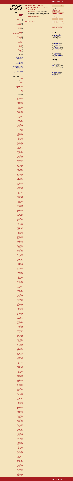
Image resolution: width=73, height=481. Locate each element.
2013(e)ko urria (20, 294)
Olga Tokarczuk (31, 11)
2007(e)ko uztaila (20, 390)
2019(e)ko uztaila (20, 205)
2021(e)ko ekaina (20, 175)
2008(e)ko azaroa (20, 370)
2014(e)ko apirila (20, 286)
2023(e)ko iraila (20, 140)
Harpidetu (21, 78)
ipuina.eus (20, 42)
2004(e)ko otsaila (20, 443)
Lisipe (21, 41)
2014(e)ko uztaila (20, 282)
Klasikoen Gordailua (19, 67)
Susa (20, 23)
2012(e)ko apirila (20, 317)
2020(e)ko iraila (20, 187)
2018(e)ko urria (20, 216)
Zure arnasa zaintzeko (56, 72)
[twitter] (20, 15)
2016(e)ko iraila (20, 249)
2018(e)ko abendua (20, 214)
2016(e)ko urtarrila (20, 259)
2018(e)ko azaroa (20, 215)
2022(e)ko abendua (20, 152)
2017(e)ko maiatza (20, 238)
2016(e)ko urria (20, 247)
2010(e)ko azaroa (20, 339)
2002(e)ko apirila (20, 471)
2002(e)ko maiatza (20, 470)
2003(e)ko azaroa (20, 447)
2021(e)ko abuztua (20, 173)
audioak (20, 32)
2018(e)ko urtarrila (20, 228)
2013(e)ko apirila (20, 301)
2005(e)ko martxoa (20, 426)
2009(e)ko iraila (20, 357)
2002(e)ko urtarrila (20, 475)
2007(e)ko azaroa (20, 385)
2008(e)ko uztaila (20, 375)
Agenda (22, 90)
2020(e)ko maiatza (20, 192)
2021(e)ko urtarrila (20, 182)
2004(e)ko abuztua (20, 435)
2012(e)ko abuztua (20, 312)
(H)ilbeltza (20, 45)
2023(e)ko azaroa (20, 138)
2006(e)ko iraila (20, 403)
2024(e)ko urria (20, 124)
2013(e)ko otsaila (20, 304)
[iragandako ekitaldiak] (56, 11)
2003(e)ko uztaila (20, 452)
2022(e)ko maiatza (20, 161)
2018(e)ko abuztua (20, 219)
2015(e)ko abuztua (20, 265)
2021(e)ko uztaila (20, 174)
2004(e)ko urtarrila (20, 444)
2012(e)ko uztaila (20, 313)
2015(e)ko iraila (20, 264)
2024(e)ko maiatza (20, 130)
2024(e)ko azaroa (20, 122)
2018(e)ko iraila (20, 218)
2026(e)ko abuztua (20, 95)
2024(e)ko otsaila (20, 134)
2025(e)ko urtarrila (20, 120)
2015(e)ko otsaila (20, 273)
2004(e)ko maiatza (20, 439)
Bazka (21, 51)
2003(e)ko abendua (20, 446)
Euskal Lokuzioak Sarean (18, 72)
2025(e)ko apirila (20, 116)
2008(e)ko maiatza (20, 377)
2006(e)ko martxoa (20, 411)
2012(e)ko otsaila (20, 319)
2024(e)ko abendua (20, 121)
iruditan (20, 38)
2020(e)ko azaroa (20, 184)
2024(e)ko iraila (20, 125)
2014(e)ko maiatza (20, 285)
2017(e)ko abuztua (20, 234)
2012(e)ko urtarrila (20, 321)
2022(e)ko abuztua (20, 157)
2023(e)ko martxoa (20, 148)
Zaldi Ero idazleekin (20, 71)
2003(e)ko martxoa (20, 457)
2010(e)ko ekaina (20, 345)
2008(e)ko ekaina (20, 376)
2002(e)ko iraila (20, 465)
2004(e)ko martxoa (20, 442)
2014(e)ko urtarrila (20, 290)
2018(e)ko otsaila (20, 227)
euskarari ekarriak (18, 20)
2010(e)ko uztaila (20, 344)
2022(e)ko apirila (20, 162)
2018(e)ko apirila (20, 224)
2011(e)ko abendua (20, 322)
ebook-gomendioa (19, 49)
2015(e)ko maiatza (20, 269)
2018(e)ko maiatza (20, 223)
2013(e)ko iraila (20, 295)
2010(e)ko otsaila (20, 350)
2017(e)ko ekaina (20, 237)
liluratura (19, 28)
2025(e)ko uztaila (20, 112)
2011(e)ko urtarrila (20, 336)
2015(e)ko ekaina (20, 268)
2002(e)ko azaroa (20, 462)
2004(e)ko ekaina (20, 438)
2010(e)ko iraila (20, 341)
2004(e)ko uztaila (20, 437)
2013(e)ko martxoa (20, 303)
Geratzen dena (54, 65)
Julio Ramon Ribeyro (57, 49)
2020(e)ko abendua (20, 183)
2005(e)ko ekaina (20, 422)
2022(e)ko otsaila (20, 165)
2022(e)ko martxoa (20, 164)
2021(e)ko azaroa (20, 169)
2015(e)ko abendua (20, 260)
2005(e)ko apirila (20, 425)
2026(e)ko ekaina (20, 98)
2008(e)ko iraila (20, 372)
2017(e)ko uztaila (20, 236)
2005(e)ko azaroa (20, 416)
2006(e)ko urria (20, 402)
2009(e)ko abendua (20, 353)
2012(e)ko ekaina (20, 314)
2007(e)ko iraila (20, 388)
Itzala (53, 60)
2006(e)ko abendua (20, 399)
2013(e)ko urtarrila (20, 305)
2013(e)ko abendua (20, 291)
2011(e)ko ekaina (20, 330)
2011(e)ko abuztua (20, 327)
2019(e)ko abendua (20, 198)
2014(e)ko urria (20, 278)
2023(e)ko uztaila (20, 143)
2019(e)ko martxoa (20, 210)
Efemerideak (55, 32)
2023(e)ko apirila (20, 147)
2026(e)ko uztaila (20, 97)
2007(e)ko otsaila (20, 397)
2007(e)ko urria (20, 386)
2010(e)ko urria (20, 340)
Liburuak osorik (20, 83)
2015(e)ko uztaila (20, 267)
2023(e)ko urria (20, 139)
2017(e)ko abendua (20, 229)
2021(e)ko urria (20, 170)
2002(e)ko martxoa (20, 473)
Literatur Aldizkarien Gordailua (18, 66)
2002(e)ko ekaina (20, 469)
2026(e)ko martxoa (20, 102)
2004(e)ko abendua (20, 430)
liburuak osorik (18, 19)
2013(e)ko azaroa (20, 292)
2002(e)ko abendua (20, 461)
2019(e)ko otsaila (20, 211)
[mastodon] (22, 15)
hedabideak (20, 47)
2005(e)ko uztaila (20, 421)
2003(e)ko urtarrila (20, 460)
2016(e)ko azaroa (20, 246)
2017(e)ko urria (20, 232)
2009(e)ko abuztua (20, 358)
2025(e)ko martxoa (20, 117)
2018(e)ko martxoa (20, 225)
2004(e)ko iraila (20, 434)
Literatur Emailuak (16, 7)
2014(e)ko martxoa (20, 287)
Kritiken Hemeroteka (19, 63)
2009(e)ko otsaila (20, 366)
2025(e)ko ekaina (20, 113)
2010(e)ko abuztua (20, 343)
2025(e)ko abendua (20, 106)
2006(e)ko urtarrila (20, 413)
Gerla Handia (19, 36)
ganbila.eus (21, 62)
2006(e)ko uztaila (20, 406)
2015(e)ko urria (20, 263)
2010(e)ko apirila (20, 348)
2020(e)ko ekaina (20, 191)
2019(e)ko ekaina (20, 206)
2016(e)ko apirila (20, 255)
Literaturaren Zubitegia (19, 57)
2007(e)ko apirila (20, 394)
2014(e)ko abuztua (20, 281)
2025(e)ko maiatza (20, 115)
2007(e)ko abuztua (20, 389)
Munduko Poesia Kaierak (17, 33)
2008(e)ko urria (20, 371)
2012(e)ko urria (20, 309)
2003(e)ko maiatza (20, 455)
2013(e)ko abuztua (20, 296)
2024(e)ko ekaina (20, 129)
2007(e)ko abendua (20, 384)
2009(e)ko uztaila (20, 359)
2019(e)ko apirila (20, 209)
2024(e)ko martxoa (20, 133)
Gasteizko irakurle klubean (33, 16)
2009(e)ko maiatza (20, 362)
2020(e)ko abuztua (20, 188)
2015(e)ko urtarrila (20, 274)
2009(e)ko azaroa (20, 354)
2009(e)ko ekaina (20, 361)
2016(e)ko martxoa (20, 256)
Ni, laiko (53, 74)
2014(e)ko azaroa (20, 277)
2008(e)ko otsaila (20, 381)
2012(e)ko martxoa (20, 318)
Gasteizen (38, 7)
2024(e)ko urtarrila (20, 135)
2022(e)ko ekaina (20, 160)
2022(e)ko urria (20, 155)
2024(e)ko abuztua (20, 126)
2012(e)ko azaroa (20, 308)
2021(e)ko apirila (20, 178)
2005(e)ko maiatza (20, 424)
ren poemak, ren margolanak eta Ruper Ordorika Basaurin (57, 26)
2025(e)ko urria (20, 108)
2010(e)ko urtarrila (20, 352)
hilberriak (19, 29)
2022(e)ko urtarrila (20, 166)
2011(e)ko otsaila (20, 335)
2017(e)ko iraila (20, 233)
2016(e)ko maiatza (20, 254)
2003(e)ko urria (20, 448)
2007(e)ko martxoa (20, 395)
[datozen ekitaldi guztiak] (56, 10)
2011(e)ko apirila (20, 332)
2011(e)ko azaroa (20, 323)
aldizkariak (19, 27)
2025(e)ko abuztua (20, 111)
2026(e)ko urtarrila (20, 104)
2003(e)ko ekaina (20, 453)
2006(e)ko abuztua (20, 404)
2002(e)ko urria (20, 464)
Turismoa (53, 63)
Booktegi (20, 46)
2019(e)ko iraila (20, 202)
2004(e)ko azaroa (20, 431)
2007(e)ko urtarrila (20, 398)
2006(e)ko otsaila (20, 412)
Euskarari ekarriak (20, 58)
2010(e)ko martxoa (20, 349)
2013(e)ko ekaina (20, 299)
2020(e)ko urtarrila (20, 197)
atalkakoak (20, 34)
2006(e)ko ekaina (20, 407)
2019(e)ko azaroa (20, 200)
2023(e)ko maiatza (20, 146)
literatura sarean (18, 24)
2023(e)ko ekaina (20, 144)
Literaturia (20, 50)
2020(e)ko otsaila (20, 196)
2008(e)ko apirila (20, 379)
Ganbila (20, 37)
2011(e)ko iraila (20, 326)
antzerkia (20, 43)
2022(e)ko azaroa (20, 153)
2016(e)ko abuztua (20, 250)
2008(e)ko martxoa (20, 380)
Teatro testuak (20, 70)
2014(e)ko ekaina (20, 283)
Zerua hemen (54, 67)
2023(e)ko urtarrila (20, 151)
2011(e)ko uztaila (20, 328)
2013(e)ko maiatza (20, 300)
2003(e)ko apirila (20, 456)
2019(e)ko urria (20, 201)
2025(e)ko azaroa (20, 107)
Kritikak (54, 59)
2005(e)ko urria (20, 417)
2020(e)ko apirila (20, 193)
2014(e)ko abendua (20, 276)
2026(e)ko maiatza (20, 99)
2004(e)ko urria (20, 433)
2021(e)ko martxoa (20, 179)
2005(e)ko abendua (20, 415)
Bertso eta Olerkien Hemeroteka (17, 68)
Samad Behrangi (57, 54)
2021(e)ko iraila (20, 171)
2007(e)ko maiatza (20, 393)
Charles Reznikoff (57, 47)
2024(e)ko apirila (20, 131)
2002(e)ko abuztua (20, 466)
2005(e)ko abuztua (20, 420)
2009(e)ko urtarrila (20, 367)
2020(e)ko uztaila (20, 189)
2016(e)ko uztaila (20, 251)
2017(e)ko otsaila (20, 242)
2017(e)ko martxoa (20, 241)
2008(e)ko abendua (20, 368)
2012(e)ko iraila (20, 310)
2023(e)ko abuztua (20, 142)
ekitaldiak (19, 25)
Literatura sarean (20, 87)
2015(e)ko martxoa (20, 272)
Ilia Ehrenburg (56, 53)
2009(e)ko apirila (20, 363)
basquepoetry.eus (20, 59)
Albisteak (21, 82)
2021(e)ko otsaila (20, 180)
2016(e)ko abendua (20, 245)
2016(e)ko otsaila (20, 258)
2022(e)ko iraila (20, 156)
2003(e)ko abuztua (20, 451)
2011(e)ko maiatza (20, 331)
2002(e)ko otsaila (20, 474)
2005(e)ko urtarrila (20, 429)
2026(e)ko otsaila (20, 103)
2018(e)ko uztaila (20, 220)
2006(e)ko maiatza (20, 408)
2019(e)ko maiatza (20, 207)
